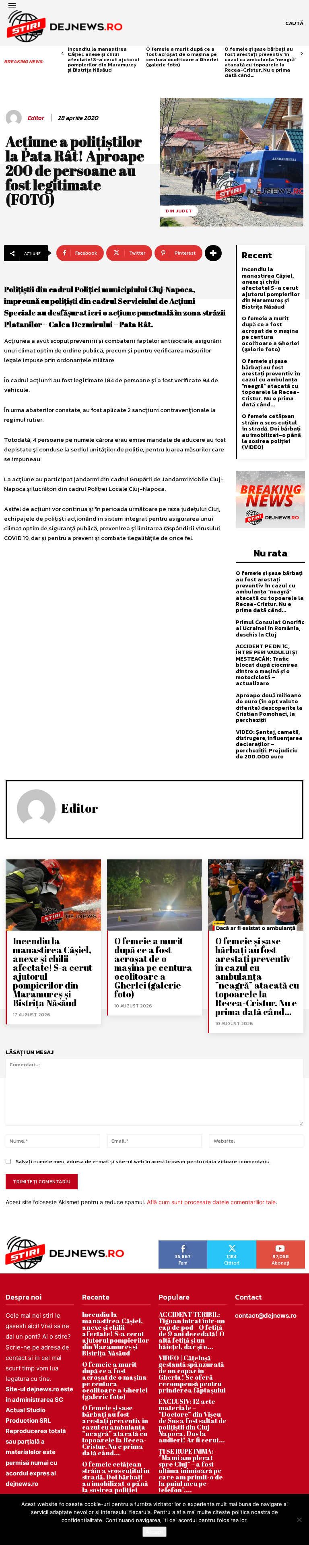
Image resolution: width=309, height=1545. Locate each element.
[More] (213, 253)
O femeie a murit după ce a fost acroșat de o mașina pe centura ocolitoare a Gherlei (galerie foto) (182, 56)
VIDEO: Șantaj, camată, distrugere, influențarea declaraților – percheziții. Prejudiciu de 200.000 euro (269, 744)
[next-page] (302, 54)
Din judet (179, 211)
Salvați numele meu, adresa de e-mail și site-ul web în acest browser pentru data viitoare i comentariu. (143, 1161)
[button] (294, 23)
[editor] (15, 118)
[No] (299, 1520)
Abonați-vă (280, 1243)
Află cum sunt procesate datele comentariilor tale (211, 1202)
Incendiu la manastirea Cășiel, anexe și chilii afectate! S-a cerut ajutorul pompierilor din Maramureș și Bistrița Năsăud (103, 59)
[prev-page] (63, 54)
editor (35, 118)
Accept (154, 1532)
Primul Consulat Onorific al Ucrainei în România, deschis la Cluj (270, 628)
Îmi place (183, 1243)
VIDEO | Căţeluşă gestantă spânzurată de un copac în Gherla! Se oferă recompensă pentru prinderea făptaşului (192, 1374)
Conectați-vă (231, 1243)
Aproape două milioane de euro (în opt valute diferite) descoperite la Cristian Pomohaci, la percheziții (269, 708)
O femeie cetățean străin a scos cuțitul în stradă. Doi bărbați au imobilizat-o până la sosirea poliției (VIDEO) (271, 431)
